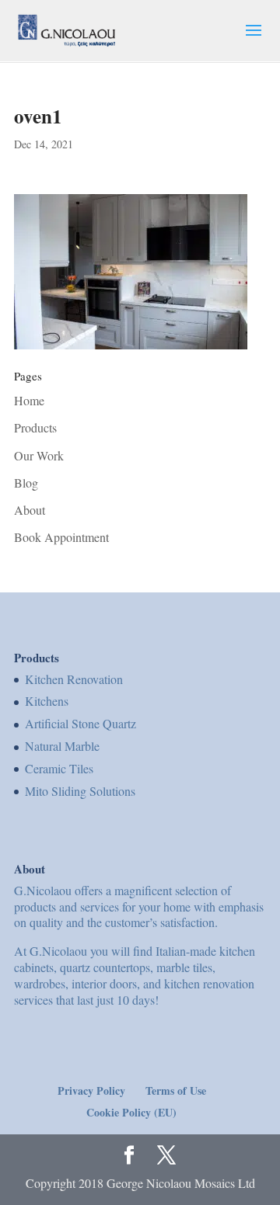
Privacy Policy (91, 1090)
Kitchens (46, 701)
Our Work (39, 455)
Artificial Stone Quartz (80, 723)
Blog (26, 482)
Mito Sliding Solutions (80, 791)
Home (29, 400)
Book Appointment (61, 537)
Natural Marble (62, 746)
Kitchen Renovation (74, 679)
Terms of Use (175, 1090)
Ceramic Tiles (59, 768)
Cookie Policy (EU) (131, 1112)
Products (35, 427)
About (29, 510)
